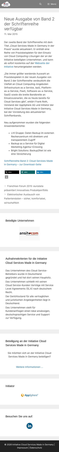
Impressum (22, 447)
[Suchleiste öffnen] (40, 4)
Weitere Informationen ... (29, 367)
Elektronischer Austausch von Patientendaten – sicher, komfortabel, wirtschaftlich (25, 198)
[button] (12, 172)
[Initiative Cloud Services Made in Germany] (5, 4)
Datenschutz (36, 447)
